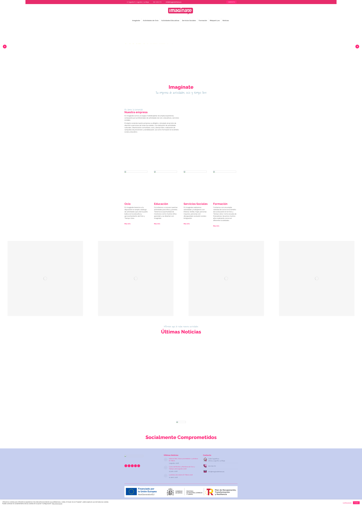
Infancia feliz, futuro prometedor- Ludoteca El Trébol (142, 391)
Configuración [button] (347, 503)
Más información (57, 503)
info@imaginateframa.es (173, 2)
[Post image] (166, 459)
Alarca (168, 395)
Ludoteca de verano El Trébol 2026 (218, 391)
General (129, 395)
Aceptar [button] (356, 502)
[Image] (45, 278)
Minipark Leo (220, 395)
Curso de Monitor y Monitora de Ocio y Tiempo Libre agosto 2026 (181, 391)
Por (144, 395)
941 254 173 (157, 2)
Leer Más (130, 400)
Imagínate (136, 395)
